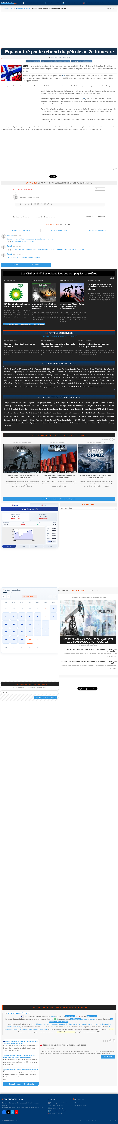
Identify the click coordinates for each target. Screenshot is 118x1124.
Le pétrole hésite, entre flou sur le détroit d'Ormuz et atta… (22, 476)
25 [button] (14, 640)
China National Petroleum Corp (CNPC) (42, 372)
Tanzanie (37, 423)
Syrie (24, 423)
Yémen (110, 423)
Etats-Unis (101, 409)
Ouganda (24, 420)
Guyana (53, 413)
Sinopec (22, 387)
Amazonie (47, 403)
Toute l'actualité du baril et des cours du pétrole (59, 499)
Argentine (95, 403)
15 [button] (45, 624)
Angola (63, 403)
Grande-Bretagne (31, 413)
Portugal (53, 420)
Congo (104, 406)
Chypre (90, 406)
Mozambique (75, 416)
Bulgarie (44, 406)
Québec (69, 420)
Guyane (59, 413)
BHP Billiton (47, 369)
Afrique (6, 403)
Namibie (83, 416)
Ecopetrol (91, 372)
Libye (39, 416)
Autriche (110, 403)
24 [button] (6, 640)
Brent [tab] (15, 505)
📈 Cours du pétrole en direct (33, 3)
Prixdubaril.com (8, 8)
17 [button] (6, 632)
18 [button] (14, 632)
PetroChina (94, 380)
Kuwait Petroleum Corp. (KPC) (84, 375)
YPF (91, 387)
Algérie (31, 403)
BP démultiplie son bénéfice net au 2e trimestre (17, 305)
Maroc (52, 416)
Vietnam (103, 423)
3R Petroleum (9, 369)
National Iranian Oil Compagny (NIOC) (42, 377)
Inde (69, 413)
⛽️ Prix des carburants (91, 3)
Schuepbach (8, 387)
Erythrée (85, 409)
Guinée (46, 413)
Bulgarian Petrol (75, 369)
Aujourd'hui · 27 (29, 596)
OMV (11, 380)
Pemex (70, 380)
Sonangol (43, 387)
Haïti (65, 413)
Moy (49, 541)
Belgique (23, 406)
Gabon (16, 413)
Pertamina (85, 380)
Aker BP (18, 369)
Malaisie (46, 416)
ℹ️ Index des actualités (55, 1108)
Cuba (26, 409)
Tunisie (74, 423)
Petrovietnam (33, 383)
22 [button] (45, 632)
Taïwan (44, 423)
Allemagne (39, 403)
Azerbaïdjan (8, 406)
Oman (18, 420)
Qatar (64, 420)
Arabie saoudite (75, 402)
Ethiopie (110, 409)
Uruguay (87, 423)
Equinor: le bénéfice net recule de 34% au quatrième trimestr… (93, 345)
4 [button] (13, 616)
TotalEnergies (74, 386)
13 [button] (30, 624)
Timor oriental (66, 423)
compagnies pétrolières (61, 364)
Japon (103, 413)
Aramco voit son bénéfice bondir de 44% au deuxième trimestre (44, 306)
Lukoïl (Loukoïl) (107, 375)
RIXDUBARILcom (12, 1099)
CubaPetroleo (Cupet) (75, 372)
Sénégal (30, 423)
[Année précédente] (4, 596)
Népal (13, 420)
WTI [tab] (43, 505)
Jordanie (110, 413)
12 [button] (22, 624)
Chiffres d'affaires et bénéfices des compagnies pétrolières (61, 273)
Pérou (59, 420)
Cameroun (70, 406)
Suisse (12, 423)
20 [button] (30, 632)
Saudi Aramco (106, 383)
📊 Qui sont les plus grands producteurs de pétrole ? (20, 1070)
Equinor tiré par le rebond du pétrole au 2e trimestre (59, 51)
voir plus (9, 242)
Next (113, 439)
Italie (98, 413)
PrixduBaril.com (9, 1120)
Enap (97, 372)
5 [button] (21, 616)
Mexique (67, 416)
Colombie (97, 406)
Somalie (98, 420)
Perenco (77, 380)
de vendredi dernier (83, 1019)
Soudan (104, 420)
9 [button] (53, 616)
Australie (102, 403)
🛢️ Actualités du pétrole (52, 3)
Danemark (42, 409)
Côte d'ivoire (34, 409)
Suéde (18, 423)
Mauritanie (59, 416)
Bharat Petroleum (63, 369)
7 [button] (37, 616)
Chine (84, 406)
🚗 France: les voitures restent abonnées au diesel (63, 1045)
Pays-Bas (39, 420)
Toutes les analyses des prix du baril (23, 1084)
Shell (16, 387)
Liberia (33, 416)
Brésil (38, 406)
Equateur (78, 409)
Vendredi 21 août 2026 (18, 1013)
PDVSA (64, 380)
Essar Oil (109, 372)
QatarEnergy (44, 383)
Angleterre (56, 403)
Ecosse (49, 409)
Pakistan (31, 420)
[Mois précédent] (8, 596)
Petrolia (17, 383)
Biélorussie (31, 406)
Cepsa (92, 369)
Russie (77, 420)
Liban (28, 416)
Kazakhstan (8, 416)
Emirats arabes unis (66, 409)
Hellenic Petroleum (29, 375)
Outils (102, 3)
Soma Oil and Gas (32, 387)
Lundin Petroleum (10, 377)
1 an (36, 546)
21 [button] (37, 632)
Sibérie (84, 420)
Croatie (21, 409)
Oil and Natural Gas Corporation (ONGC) (46, 380)
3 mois (23, 546)
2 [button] (53, 608)
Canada (78, 406)
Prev (110, 439)
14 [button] (37, 624)
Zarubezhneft (99, 387)
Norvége (103, 416)
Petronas (25, 383)
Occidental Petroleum (22, 380)
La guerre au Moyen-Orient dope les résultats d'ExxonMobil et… (72, 306)
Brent (52, 1016)
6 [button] (29, 616)
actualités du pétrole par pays (61, 397)
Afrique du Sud (16, 403)
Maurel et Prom (22, 377)
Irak (82, 413)
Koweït (22, 416)
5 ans (50, 546)
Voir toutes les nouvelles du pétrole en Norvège (60, 336)
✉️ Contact (77, 1103)
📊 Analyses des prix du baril (72, 3)
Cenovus (85, 369)
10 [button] (6, 624)
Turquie (80, 423)
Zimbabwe (7, 425)
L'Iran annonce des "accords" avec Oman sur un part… (96, 476)
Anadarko (25, 369)
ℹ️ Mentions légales (80, 1105)
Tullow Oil (86, 387)
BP (54, 369)
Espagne (92, 409)
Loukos (98, 375)
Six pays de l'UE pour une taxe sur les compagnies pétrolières (88, 640)
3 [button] (5, 616)
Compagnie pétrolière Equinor (81, 61)
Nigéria (95, 416)
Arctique (87, 403)
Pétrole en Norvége (33, 61)
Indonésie (76, 413)
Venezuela (96, 423)
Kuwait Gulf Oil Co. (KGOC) (63, 375)
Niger (89, 416)
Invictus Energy (46, 375)
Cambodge (62, 406)
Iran (88, 412)
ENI (84, 372)
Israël (93, 413)
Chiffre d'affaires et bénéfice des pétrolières (55, 61)
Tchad (50, 423)
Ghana (22, 413)
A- (113, 8)
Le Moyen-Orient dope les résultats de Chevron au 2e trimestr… (100, 286)
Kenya (16, 416)
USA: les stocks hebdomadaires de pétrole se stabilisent (59, 476)
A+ (108, 8)
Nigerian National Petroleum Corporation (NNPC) (94, 377)
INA (38, 375)
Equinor (102, 372)
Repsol (52, 383)
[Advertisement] (59, 30)
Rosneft (60, 383)
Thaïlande (56, 423)
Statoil (57, 387)
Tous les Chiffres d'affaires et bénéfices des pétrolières (25, 324)
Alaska (25, 403)
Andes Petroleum (36, 369)
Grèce (40, 413)
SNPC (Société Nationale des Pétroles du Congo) (81, 383)
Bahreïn (16, 406)
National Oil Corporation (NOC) (66, 377)
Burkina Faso (52, 406)
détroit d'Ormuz (36, 1024)
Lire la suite (107, 1057)
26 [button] (22, 640)
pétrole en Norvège (61, 333)
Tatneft (63, 387)
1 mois (9, 546)
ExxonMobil (9, 375)
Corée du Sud (13, 409)
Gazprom (19, 375)
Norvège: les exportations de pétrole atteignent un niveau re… (58, 345)
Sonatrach (50, 387)
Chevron (98, 369)
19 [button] (22, 632)
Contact (108, 3)
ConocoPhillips (61, 372)
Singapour (91, 420)
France (8, 412)
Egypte (55, 409)
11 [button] (14, 624)
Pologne (46, 420)
